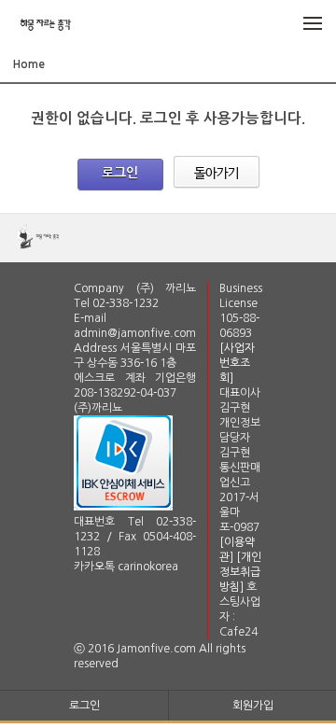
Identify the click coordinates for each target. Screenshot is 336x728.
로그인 (120, 172)
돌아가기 (216, 172)
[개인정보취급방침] (240, 572)
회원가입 (252, 705)
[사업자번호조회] (237, 363)
